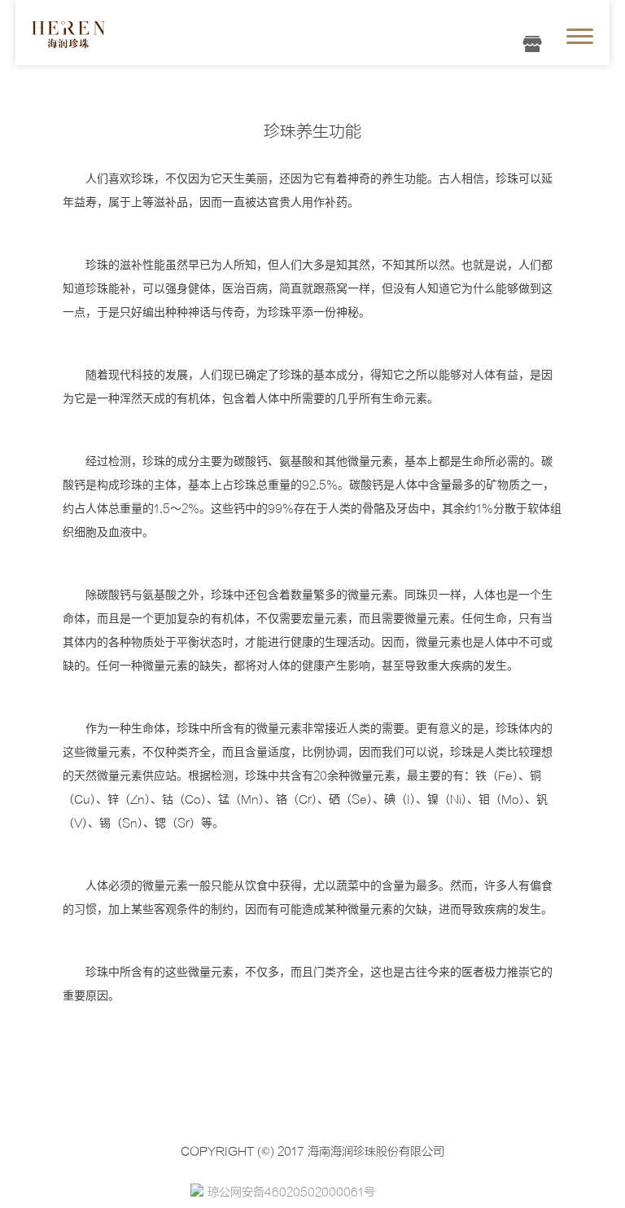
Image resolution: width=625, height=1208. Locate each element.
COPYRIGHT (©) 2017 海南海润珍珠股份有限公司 (312, 1150)
